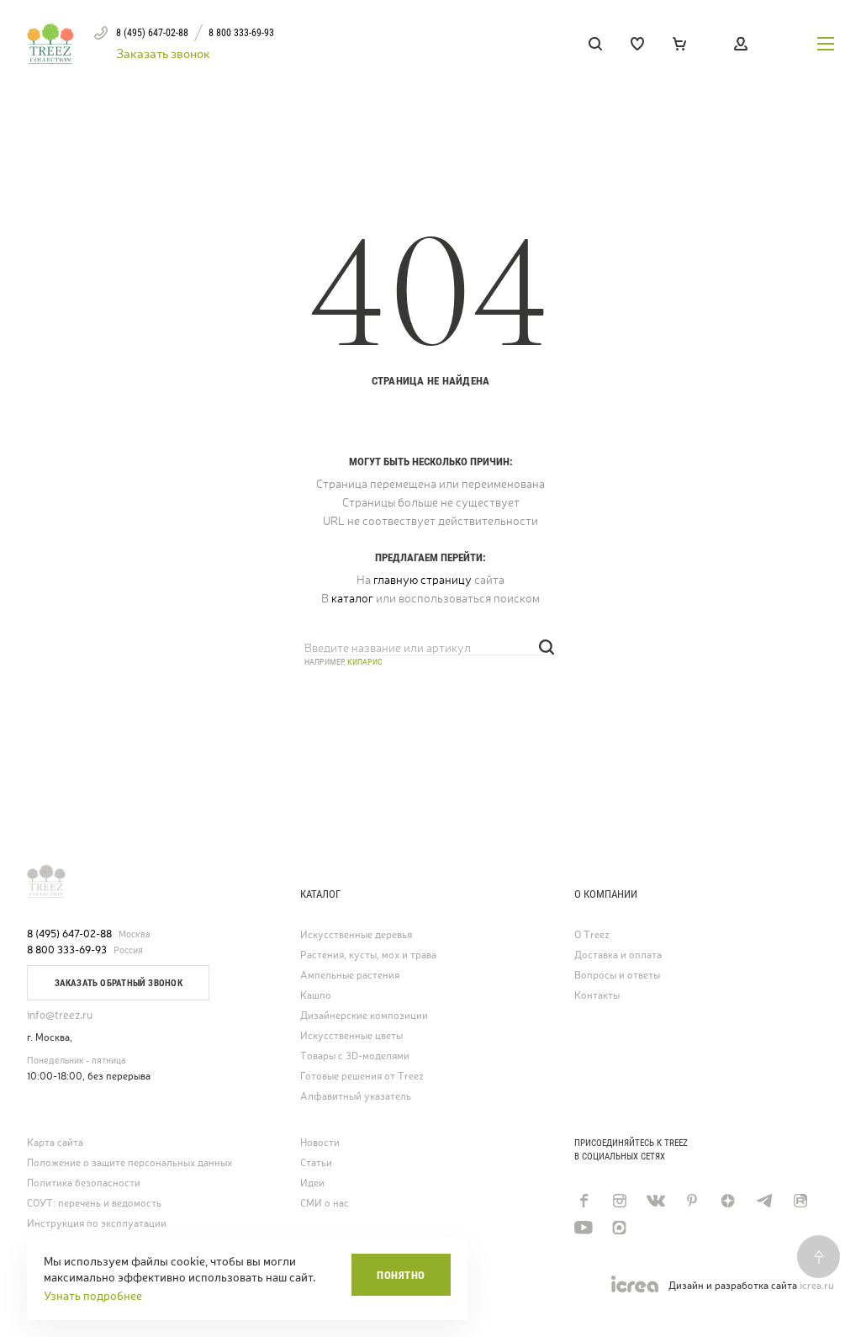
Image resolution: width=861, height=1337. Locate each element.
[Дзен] (728, 1200)
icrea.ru (817, 1286)
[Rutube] (800, 1200)
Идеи (312, 1183)
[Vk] (655, 1200)
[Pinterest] (691, 1200)
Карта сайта (55, 1143)
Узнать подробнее (93, 1295)
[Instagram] (619, 1200)
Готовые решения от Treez (362, 1076)
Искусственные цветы (351, 1036)
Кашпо (315, 995)
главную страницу (422, 579)
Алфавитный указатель (355, 1096)
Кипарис (365, 661)
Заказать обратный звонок (118, 983)
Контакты (597, 995)
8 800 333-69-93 (67, 950)
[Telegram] (764, 1200)
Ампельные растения (349, 975)
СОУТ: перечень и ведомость (94, 1203)
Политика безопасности (83, 1183)
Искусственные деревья (356, 935)
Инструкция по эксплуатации (96, 1224)
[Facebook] (583, 1200)
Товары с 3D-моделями (354, 1056)
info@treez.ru (59, 1015)
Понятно (401, 1275)
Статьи (316, 1163)
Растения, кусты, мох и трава (368, 955)
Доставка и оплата (618, 955)
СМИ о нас (324, 1203)
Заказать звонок (163, 53)
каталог (352, 598)
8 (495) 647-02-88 (69, 934)
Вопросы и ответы (617, 975)
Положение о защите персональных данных (129, 1163)
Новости (320, 1143)
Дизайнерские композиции (364, 1016)
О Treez (592, 935)
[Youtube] (583, 1227)
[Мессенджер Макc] (619, 1227)
